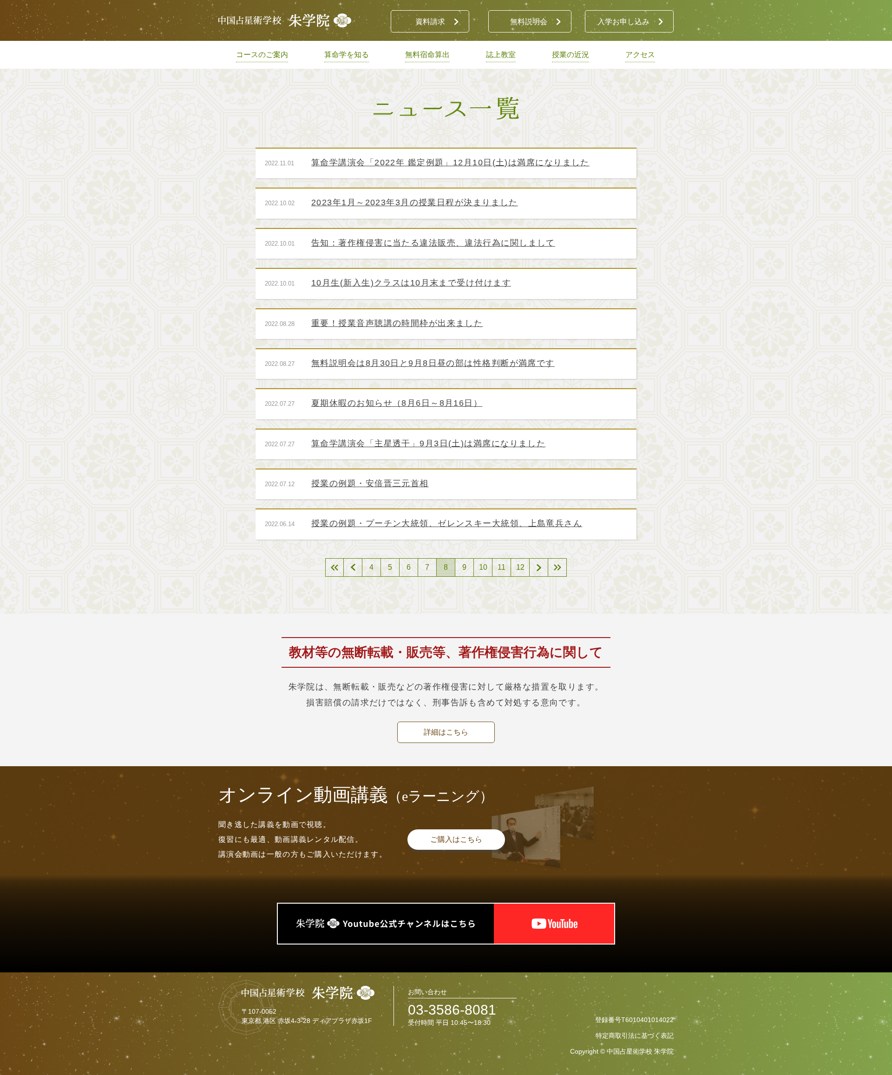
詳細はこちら (446, 732)
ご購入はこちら (456, 839)
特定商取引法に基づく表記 (635, 1035)
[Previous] (353, 567)
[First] (334, 567)
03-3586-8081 (452, 1009)
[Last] (557, 567)
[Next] (539, 567)
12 (520, 567)
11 (501, 567)
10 (483, 567)
